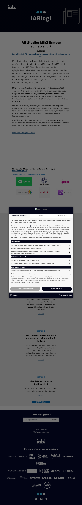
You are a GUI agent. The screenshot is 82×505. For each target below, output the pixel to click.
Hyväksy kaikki (56, 289)
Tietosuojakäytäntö (65, 295)
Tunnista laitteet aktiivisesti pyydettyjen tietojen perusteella (33, 263)
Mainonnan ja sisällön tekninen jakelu (25, 274)
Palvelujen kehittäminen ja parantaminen (26, 248)
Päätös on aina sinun (19, 215)
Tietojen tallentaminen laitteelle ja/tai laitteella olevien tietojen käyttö (36, 245)
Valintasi (41, 216)
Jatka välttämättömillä (25, 289)
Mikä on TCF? (62, 216)
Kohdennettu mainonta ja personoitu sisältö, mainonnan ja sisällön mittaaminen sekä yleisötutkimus (36, 252)
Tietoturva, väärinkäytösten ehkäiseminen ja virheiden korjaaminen (35, 270)
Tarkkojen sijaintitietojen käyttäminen (25, 260)
